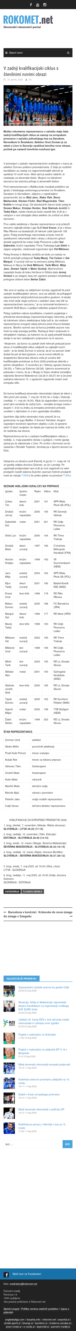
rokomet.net (49, 1319)
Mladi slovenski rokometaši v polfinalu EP (41, 1109)
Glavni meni (15, 52)
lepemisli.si (43, 1326)
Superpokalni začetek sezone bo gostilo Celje (43, 987)
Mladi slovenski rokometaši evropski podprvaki (44, 1064)
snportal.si (63, 1319)
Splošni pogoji (11, 1309)
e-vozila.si (29, 1326)
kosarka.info (33, 1319)
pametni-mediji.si (60, 1326)
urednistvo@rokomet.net (23, 1284)
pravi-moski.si (13, 1326)
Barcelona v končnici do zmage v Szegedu (20, 914)
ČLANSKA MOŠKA (32, 891)
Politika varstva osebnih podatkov (40, 1309)
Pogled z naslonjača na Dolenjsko (37, 1034)
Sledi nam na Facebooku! (27, 1274)
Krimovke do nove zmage (55, 912)
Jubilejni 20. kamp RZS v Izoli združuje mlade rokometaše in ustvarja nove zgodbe (43, 1021)
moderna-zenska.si (60, 1323)
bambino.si (41, 1323)
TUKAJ (25, 475)
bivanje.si (27, 1323)
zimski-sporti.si (12, 1323)
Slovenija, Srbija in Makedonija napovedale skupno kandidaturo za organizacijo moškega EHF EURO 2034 (43, 1005)
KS (30, 79)
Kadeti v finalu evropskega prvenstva (39, 1094)
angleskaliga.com (15, 1319)
